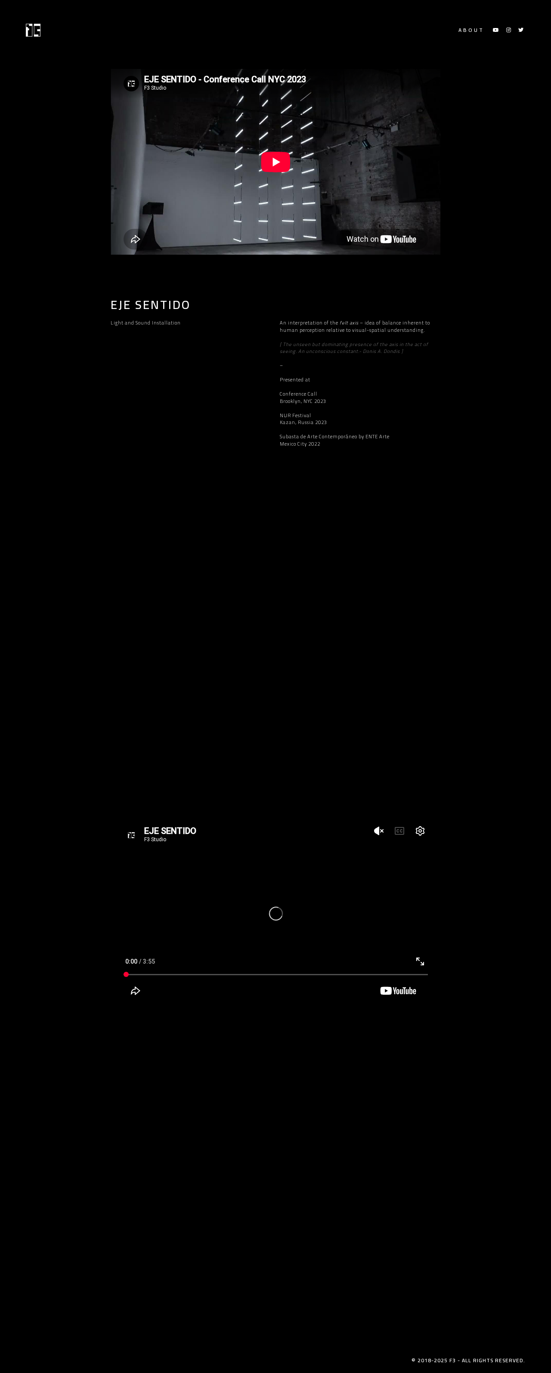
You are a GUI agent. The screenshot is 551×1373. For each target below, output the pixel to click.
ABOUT (471, 30)
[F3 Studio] (33, 30)
